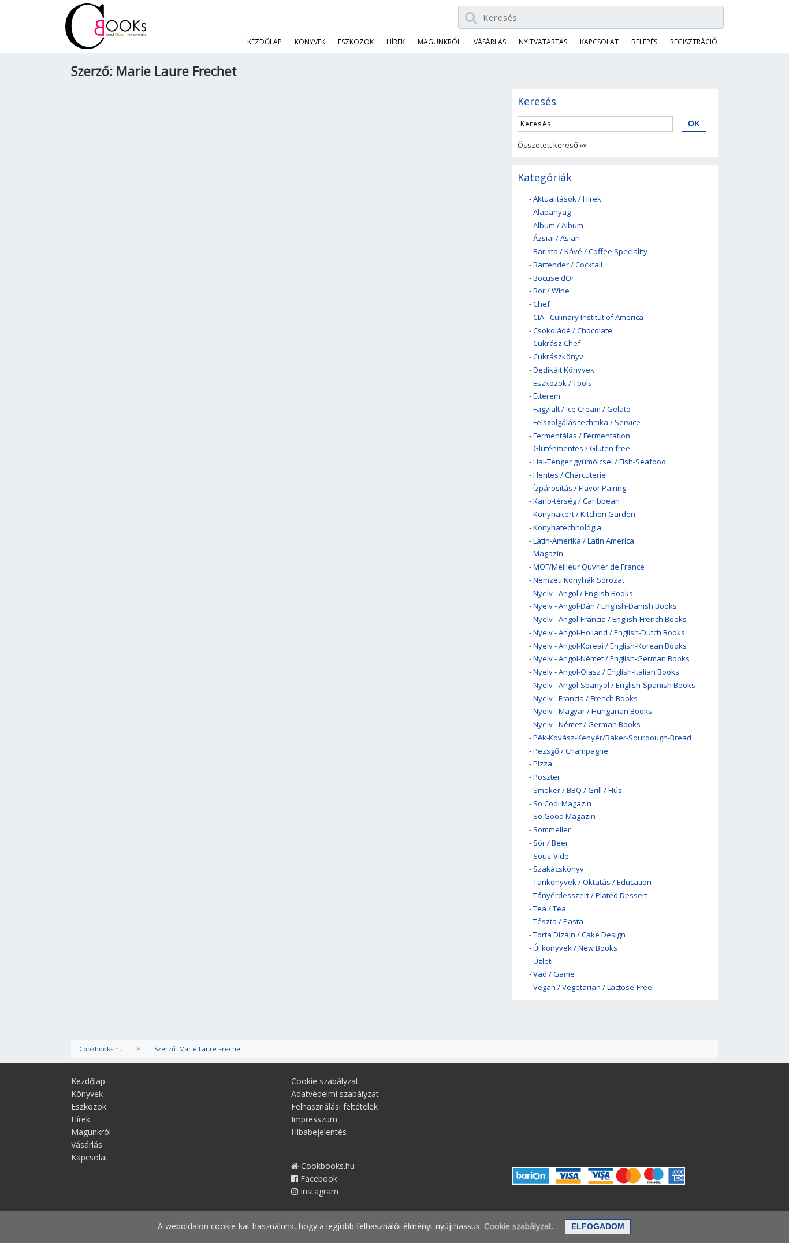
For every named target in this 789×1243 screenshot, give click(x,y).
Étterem (546, 395)
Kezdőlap (264, 42)
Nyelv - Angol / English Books (583, 593)
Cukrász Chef (556, 343)
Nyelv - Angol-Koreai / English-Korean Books (610, 646)
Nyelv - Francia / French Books (585, 698)
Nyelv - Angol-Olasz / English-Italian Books (606, 672)
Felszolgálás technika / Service (587, 422)
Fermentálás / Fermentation (581, 435)
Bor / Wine (551, 290)
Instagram (318, 1191)
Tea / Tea (549, 908)
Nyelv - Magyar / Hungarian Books (592, 711)
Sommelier (552, 829)
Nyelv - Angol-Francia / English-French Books (610, 619)
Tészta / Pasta (558, 921)
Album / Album (558, 225)
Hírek (395, 42)
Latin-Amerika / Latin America (583, 540)
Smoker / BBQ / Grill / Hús (577, 790)
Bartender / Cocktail (567, 264)
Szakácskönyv (558, 869)
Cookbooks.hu (101, 1048)
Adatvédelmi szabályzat (335, 1093)
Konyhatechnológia (567, 527)
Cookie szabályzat (325, 1080)
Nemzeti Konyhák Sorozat (578, 580)
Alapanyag (552, 212)
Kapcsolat (599, 42)
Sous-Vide (551, 856)
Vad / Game (554, 974)
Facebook (317, 1178)
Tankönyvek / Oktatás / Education (592, 882)
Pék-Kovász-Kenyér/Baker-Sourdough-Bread (612, 737)
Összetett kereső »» (552, 145)
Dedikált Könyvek (563, 369)
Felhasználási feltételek (334, 1106)
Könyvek (310, 42)
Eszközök (356, 42)
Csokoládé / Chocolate (572, 330)
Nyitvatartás (543, 42)
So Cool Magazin (562, 803)
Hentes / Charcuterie (569, 475)
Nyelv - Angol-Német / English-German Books (611, 658)
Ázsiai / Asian (556, 238)
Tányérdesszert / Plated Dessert (590, 895)
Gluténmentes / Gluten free (581, 448)
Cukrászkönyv (558, 356)
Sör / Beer (550, 843)
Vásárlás (490, 42)
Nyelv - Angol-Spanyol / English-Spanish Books (614, 685)
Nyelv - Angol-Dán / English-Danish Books (605, 606)
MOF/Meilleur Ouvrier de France (589, 566)
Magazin (548, 553)
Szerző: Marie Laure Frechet (198, 1048)
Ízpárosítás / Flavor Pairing (579, 488)
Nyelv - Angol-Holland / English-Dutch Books (609, 632)
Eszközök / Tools (562, 383)
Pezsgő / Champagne (570, 751)
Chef (541, 304)
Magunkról (439, 42)
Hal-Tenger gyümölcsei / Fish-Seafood (599, 461)
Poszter (546, 777)
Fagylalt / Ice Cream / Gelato (582, 409)
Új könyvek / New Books (575, 948)
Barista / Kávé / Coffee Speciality (590, 251)
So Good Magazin (564, 816)
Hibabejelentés (319, 1131)
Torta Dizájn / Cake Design (579, 934)
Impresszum (314, 1119)
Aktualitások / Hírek (567, 198)
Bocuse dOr (553, 278)
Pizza (542, 763)
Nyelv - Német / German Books (587, 724)
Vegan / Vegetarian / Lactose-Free (592, 987)
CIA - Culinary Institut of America (588, 317)
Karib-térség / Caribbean (576, 501)
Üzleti (543, 961)
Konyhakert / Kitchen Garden (584, 514)
